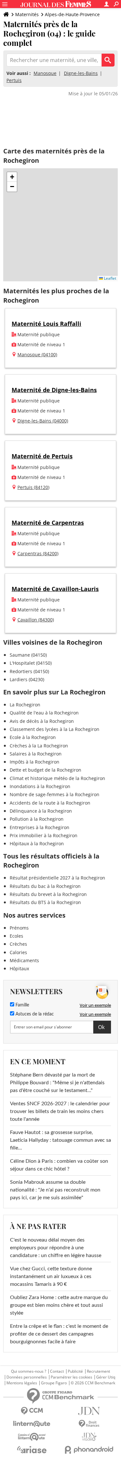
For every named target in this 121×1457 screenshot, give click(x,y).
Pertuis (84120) (33, 487)
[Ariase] (32, 1449)
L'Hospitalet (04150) (31, 663)
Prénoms (19, 928)
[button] (12, 177)
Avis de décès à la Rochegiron (42, 721)
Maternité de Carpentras (48, 522)
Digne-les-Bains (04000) (42, 421)
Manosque (45, 73)
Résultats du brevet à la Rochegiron (48, 894)
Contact (57, 1371)
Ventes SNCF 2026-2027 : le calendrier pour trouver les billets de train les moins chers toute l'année (60, 1111)
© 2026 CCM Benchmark (93, 1383)
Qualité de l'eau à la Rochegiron (44, 713)
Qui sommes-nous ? (28, 1371)
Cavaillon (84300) (35, 620)
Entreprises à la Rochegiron (39, 827)
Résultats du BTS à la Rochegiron (45, 902)
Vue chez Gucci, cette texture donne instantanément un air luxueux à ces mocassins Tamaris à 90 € (51, 1276)
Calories (18, 952)
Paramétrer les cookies (71, 1377)
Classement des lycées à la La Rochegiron (54, 729)
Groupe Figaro (54, 1383)
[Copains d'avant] (32, 1437)
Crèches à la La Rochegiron (39, 746)
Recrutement (98, 1371)
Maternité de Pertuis (42, 456)
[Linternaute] (32, 1424)
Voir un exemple (95, 1005)
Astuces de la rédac (34, 1014)
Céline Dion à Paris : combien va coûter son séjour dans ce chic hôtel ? (59, 1165)
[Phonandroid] (89, 1450)
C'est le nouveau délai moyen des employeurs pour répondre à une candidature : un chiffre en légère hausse (55, 1247)
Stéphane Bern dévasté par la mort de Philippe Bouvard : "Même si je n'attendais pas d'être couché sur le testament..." (57, 1082)
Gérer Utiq (105, 1377)
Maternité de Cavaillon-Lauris (55, 589)
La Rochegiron (25, 705)
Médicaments (24, 960)
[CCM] (32, 1411)
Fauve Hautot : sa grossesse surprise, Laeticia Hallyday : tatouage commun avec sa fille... (60, 1140)
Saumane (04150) (28, 655)
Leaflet (109, 278)
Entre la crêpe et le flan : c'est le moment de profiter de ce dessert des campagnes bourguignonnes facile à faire (59, 1334)
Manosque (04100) (37, 354)
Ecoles (16, 936)
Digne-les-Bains (81, 73)
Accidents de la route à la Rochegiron (50, 803)
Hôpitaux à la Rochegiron (37, 843)
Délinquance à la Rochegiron (41, 811)
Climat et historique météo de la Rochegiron (57, 778)
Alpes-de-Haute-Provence (72, 14)
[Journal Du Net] (89, 1411)
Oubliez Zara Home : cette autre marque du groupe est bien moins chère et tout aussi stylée (59, 1305)
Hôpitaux (19, 968)
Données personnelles (26, 1377)
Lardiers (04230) (27, 679)
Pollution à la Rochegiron (37, 819)
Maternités (27, 14)
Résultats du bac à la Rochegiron (45, 886)
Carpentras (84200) (37, 553)
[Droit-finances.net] (89, 1424)
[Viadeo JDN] (89, 1437)
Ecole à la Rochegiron (33, 737)
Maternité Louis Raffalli (46, 324)
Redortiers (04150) (29, 671)
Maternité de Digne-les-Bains (54, 390)
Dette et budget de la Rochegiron (45, 770)
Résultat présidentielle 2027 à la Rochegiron (57, 878)
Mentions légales (21, 1383)
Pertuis (14, 80)
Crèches (18, 944)
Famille (21, 1005)
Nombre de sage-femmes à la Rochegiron (54, 794)
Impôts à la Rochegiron (34, 762)
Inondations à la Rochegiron (40, 786)
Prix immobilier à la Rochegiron (43, 835)
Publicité (75, 1371)
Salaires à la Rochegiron (36, 754)
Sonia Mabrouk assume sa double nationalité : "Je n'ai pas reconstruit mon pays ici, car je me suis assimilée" (55, 1190)
